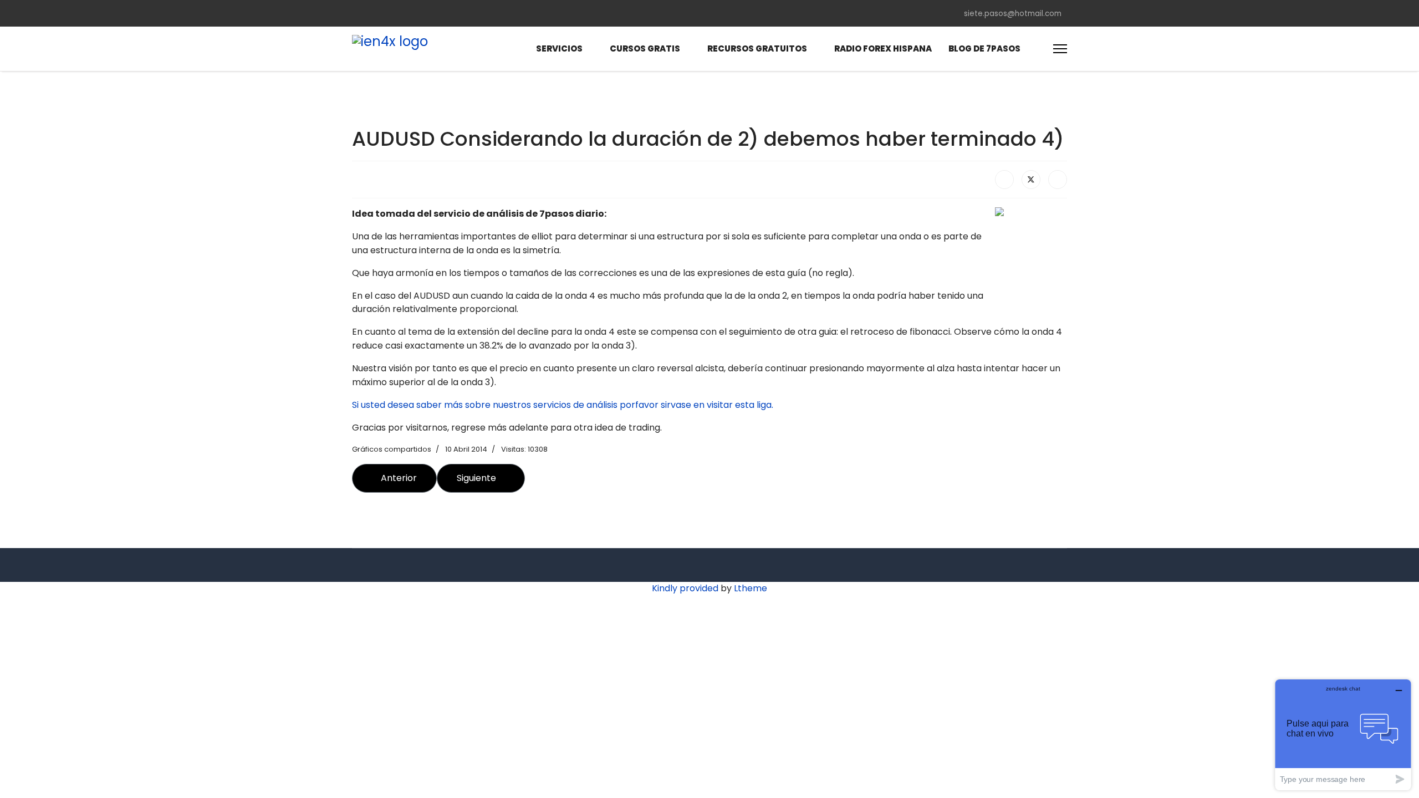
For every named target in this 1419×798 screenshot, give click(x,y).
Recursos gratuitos (757, 48)
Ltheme (750, 588)
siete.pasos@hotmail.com (1012, 13)
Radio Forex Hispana (883, 48)
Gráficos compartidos (391, 449)
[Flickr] (461, 13)
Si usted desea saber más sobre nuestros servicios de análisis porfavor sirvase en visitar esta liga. (562, 404)
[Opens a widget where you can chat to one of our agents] (1343, 734)
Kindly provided (685, 588)
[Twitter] (373, 13)
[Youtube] (408, 13)
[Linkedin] (426, 13)
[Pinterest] (390, 13)
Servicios (559, 48)
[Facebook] (355, 13)
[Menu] (1060, 49)
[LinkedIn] (1057, 179)
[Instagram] (444, 13)
